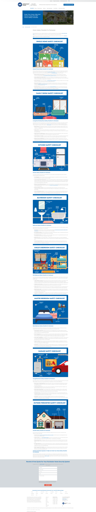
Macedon (47, 493)
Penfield (51, 493)
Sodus (56, 493)
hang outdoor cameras (45, 437)
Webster (37, 493)
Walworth (42, 493)
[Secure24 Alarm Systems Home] (27, 5)
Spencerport (66, 493)
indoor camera (49, 124)
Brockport (61, 493)
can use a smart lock (53, 86)
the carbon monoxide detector (54, 185)
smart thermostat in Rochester (51, 80)
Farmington (32, 493)
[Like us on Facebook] (62, 506)
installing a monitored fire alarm (42, 84)
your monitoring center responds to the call (50, 75)
